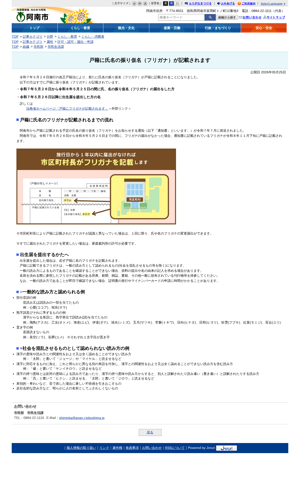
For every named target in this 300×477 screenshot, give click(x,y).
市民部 (38, 46)
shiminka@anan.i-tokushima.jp (82, 418)
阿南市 (46, 15)
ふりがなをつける (202, 4)
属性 (50, 42)
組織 (26, 46)
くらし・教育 (67, 36)
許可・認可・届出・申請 (75, 42)
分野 (50, 36)
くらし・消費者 (92, 36)
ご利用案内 (250, 4)
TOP (15, 36)
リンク (104, 448)
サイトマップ (279, 18)
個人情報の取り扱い (81, 448)
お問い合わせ (255, 18)
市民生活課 (56, 46)
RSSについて (175, 448)
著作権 (117, 448)
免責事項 (132, 448)
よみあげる (230, 4)
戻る (150, 432)
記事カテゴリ (32, 36)
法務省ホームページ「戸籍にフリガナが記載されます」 (67, 108)
